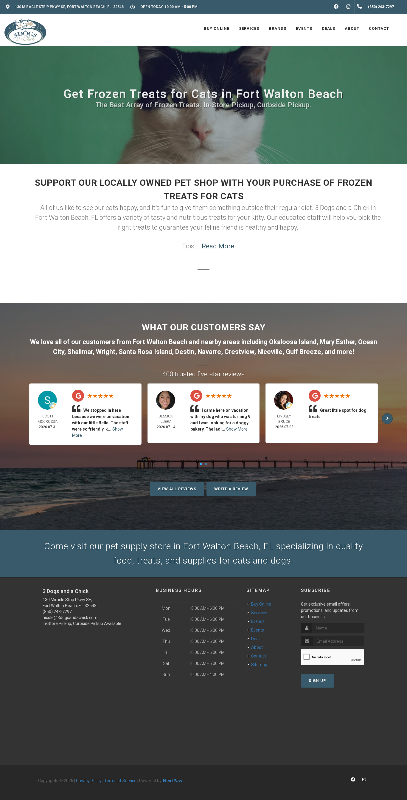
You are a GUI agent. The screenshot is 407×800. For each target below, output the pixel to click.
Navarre (209, 351)
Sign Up (317, 680)
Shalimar (80, 351)
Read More (218, 246)
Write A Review (231, 489)
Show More (237, 429)
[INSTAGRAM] (348, 7)
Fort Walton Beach (160, 342)
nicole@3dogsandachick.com (70, 617)
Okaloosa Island (292, 342)
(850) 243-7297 (57, 611)
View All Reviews (177, 489)
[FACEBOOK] (336, 7)
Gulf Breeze (303, 351)
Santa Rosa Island (145, 351)
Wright (105, 351)
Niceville (269, 351)
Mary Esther (337, 342)
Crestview (239, 351)
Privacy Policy (89, 780)
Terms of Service (120, 780)
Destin (184, 351)
